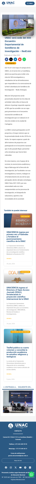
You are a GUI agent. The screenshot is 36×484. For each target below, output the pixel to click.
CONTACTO (18, 431)
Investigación (11, 63)
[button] (6, 59)
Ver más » (9, 258)
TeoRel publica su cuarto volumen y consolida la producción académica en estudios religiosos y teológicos (18, 352)
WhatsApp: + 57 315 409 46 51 (18, 448)
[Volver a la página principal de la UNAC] (8, 3)
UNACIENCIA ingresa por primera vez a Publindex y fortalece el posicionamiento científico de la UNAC (18, 237)
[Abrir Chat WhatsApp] (31, 474)
